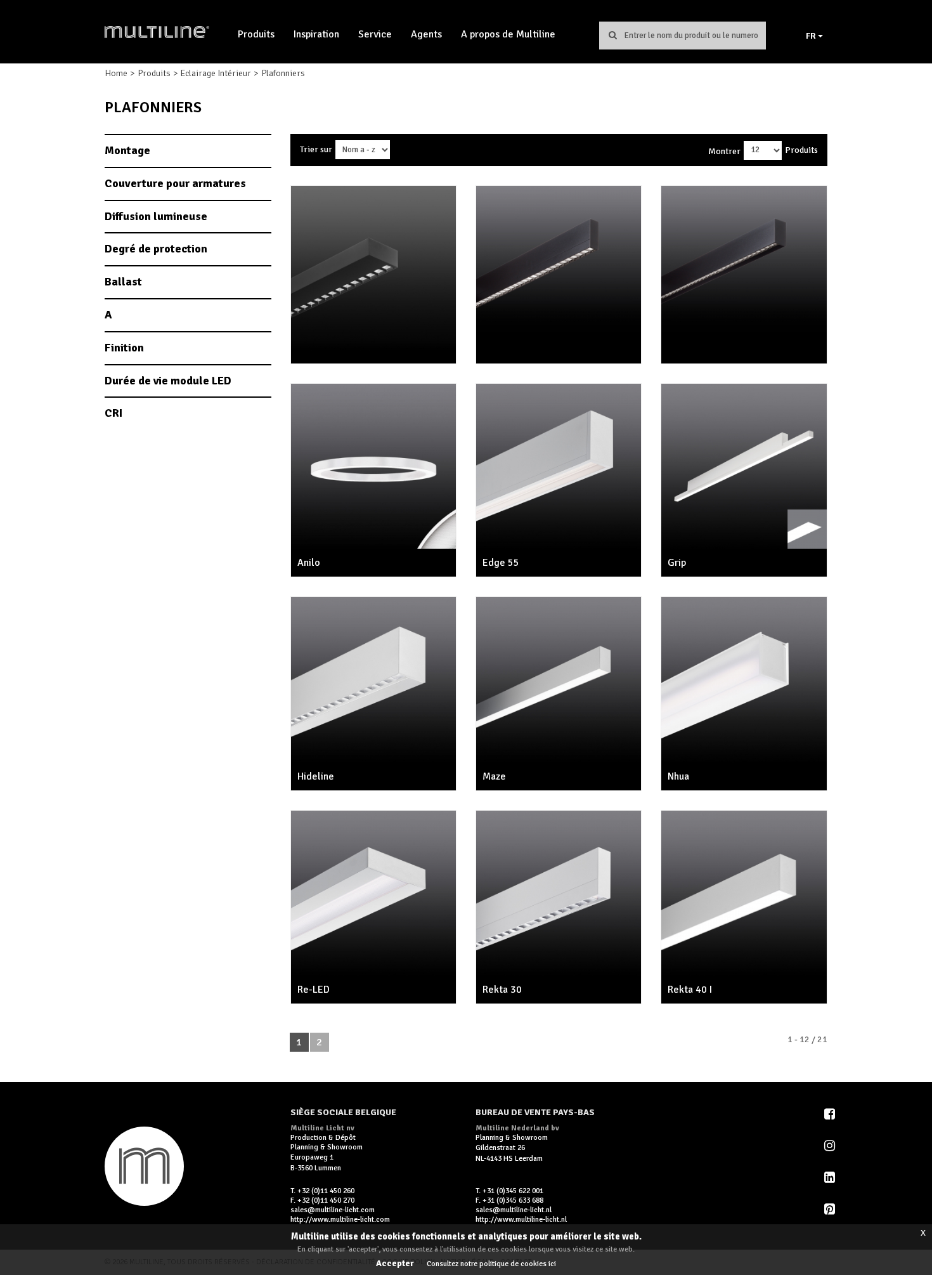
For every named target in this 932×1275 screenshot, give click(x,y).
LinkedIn (830, 1177)
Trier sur (316, 149)
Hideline (315, 776)
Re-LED (313, 989)
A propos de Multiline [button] (508, 34)
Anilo (308, 562)
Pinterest (830, 1209)
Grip (677, 562)
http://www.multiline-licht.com (340, 1219)
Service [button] (375, 34)
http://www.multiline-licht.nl (521, 1219)
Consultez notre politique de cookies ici (491, 1264)
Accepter (395, 1263)
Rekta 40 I (690, 989)
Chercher (612, 35)
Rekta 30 (502, 989)
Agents (426, 34)
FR (812, 35)
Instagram (830, 1145)
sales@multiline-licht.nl (514, 1210)
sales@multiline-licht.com (332, 1210)
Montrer (724, 151)
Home (116, 73)
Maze (494, 776)
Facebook (830, 1114)
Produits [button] (256, 34)
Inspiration (316, 34)
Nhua (678, 776)
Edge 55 (500, 562)
